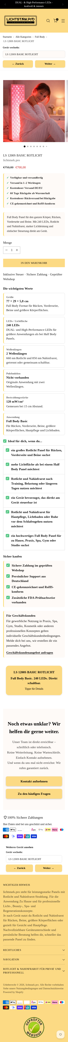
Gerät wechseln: (11, 47)
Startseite (7, 36)
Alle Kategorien (23, 36)
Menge (7, 242)
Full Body (40, 36)
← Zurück (18, 63)
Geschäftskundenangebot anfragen (29, 652)
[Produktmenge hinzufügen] (17, 250)
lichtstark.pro (11, 160)
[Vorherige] (5, 4)
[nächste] (63, 4)
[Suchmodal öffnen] (48, 20)
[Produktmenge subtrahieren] (6, 250)
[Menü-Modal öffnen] (63, 20)
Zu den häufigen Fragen (34, 794)
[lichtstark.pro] (20, 20)
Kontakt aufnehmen (34, 781)
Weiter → (50, 63)
